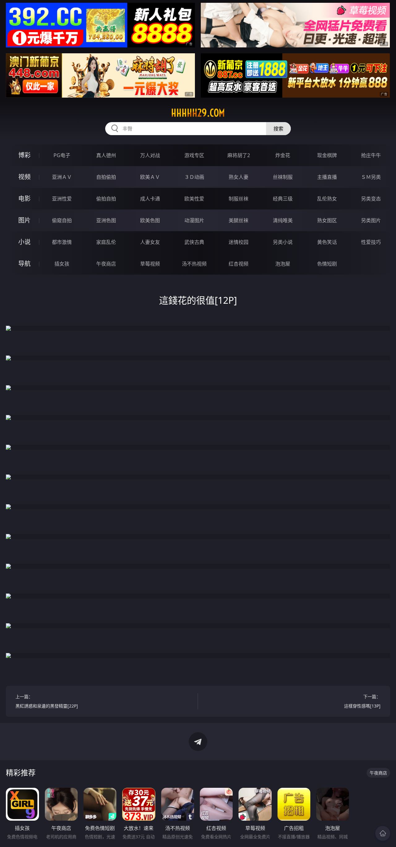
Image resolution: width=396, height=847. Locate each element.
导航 (24, 263)
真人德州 (106, 155)
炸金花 (282, 155)
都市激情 (62, 242)
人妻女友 (150, 242)
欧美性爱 (194, 198)
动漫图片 (194, 220)
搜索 (278, 128)
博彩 (24, 155)
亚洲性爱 (62, 198)
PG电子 (62, 155)
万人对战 (150, 155)
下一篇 (362, 701)
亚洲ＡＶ (62, 177)
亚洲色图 (106, 220)
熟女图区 (327, 220)
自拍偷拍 (106, 177)
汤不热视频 (194, 263)
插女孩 (61, 263)
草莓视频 (150, 263)
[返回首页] (382, 833)
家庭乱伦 (106, 242)
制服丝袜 (238, 198)
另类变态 (371, 198)
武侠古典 (194, 242)
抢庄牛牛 (371, 155)
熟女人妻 (238, 177)
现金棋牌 (327, 155)
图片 (24, 220)
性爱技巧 (371, 242)
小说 (24, 242)
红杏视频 (238, 263)
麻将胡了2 (238, 155)
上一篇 (46, 701)
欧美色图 (150, 220)
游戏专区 (194, 155)
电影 (24, 198)
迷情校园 (238, 242)
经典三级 (283, 198)
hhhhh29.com (198, 113)
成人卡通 (150, 198)
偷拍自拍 (106, 198)
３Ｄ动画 (194, 177)
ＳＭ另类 (371, 177)
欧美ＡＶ (150, 177)
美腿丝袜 (238, 220)
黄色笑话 (327, 242)
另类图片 (371, 220)
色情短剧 (327, 263)
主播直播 (327, 177)
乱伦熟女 (327, 198)
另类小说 (283, 242)
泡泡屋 (282, 263)
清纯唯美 (283, 220)
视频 (24, 177)
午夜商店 (106, 263)
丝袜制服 (283, 177)
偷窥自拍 (62, 220)
